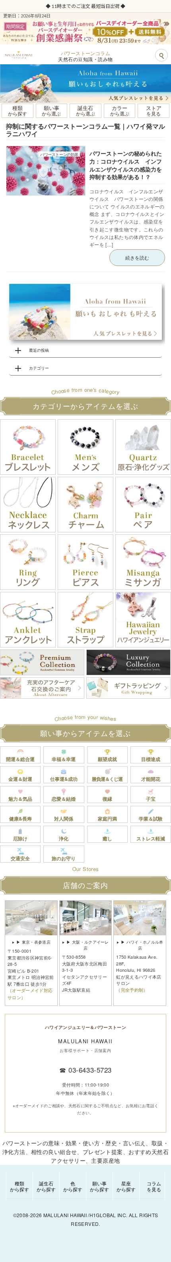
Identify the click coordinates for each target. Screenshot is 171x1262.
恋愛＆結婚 (64, 798)
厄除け (20, 838)
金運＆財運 (20, 778)
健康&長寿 (20, 818)
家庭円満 (107, 818)
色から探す (72, 1186)
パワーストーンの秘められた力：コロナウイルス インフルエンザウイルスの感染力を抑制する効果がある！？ (125, 165)
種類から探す (19, 1186)
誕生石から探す (46, 1186)
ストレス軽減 (150, 838)
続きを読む (137, 257)
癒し (107, 838)
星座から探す (126, 1186)
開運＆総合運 (20, 759)
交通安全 (20, 858)
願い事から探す (99, 1186)
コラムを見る (154, 1186)
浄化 (63, 838)
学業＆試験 (151, 818)
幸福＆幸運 (64, 759)
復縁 (107, 798)
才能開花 (150, 778)
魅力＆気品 (20, 798)
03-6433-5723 (89, 1070)
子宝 (150, 798)
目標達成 (150, 759)
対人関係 (63, 818)
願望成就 (107, 759)
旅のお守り (64, 858)
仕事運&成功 (64, 778)
